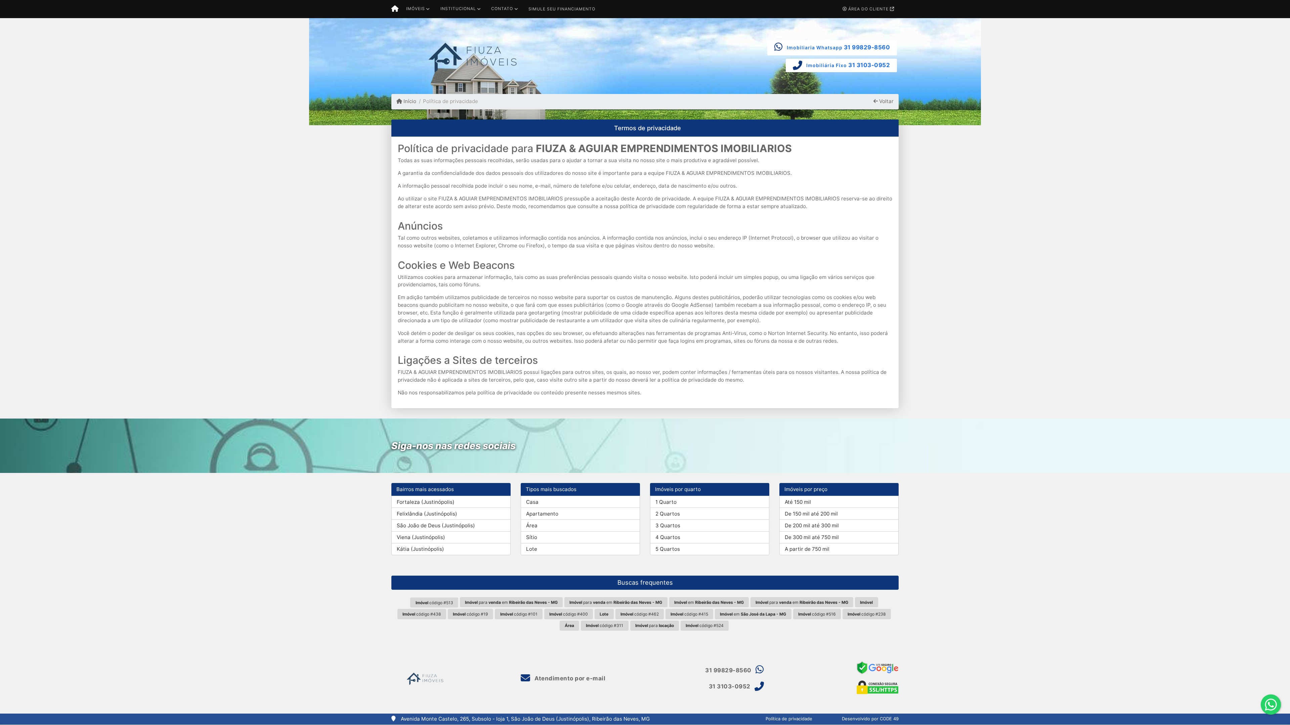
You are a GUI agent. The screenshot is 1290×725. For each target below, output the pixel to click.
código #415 (689, 614)
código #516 (817, 614)
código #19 (470, 614)
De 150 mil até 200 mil (811, 514)
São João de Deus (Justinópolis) (436, 525)
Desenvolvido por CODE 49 (870, 718)
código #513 (434, 602)
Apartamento (542, 514)
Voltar (886, 101)
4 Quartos (667, 537)
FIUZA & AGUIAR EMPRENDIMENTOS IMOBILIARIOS (664, 148)
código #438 (421, 614)
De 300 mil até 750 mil (812, 537)
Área (532, 525)
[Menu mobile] (394, 9)
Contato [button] (502, 8)
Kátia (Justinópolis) (420, 549)
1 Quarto (666, 502)
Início (409, 101)
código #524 (705, 625)
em (709, 602)
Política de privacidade (789, 718)
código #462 (639, 614)
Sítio (531, 537)
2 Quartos (667, 514)
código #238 (867, 614)
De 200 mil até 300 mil (812, 525)
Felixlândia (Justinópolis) (427, 514)
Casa (532, 502)
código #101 (519, 614)
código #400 (568, 614)
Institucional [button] (458, 8)
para (654, 625)
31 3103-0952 (869, 65)
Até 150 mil (798, 502)
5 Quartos (667, 549)
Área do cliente (868, 8)
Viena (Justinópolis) (421, 537)
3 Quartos (667, 525)
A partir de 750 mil (807, 549)
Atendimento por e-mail (569, 678)
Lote (531, 549)
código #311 (604, 625)
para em (511, 602)
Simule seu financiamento (561, 8)
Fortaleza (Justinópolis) (426, 502)
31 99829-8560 (867, 47)
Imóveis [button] (415, 8)
